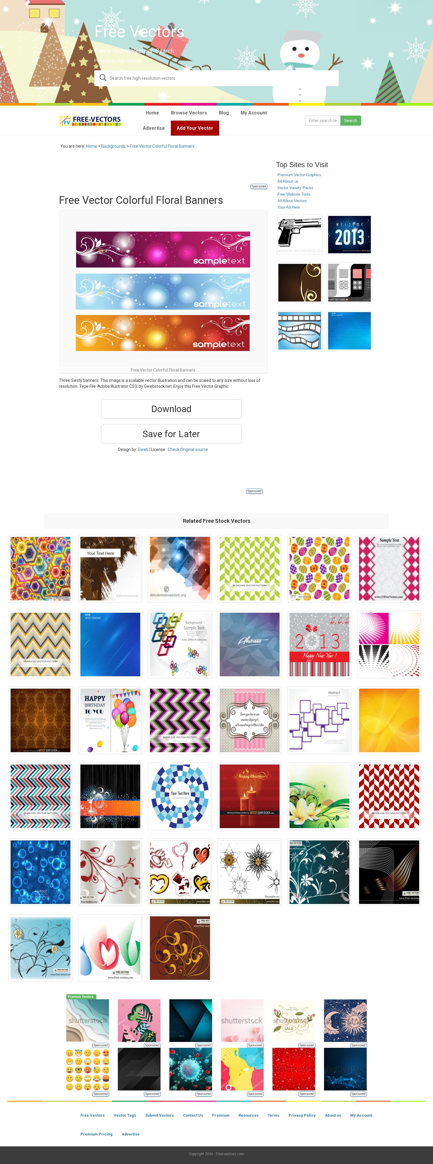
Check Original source (188, 449)
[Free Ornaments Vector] (110, 872)
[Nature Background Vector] (40, 948)
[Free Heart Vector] (180, 872)
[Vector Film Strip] (300, 331)
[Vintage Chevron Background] (40, 644)
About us (333, 1115)
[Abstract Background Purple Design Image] (250, 644)
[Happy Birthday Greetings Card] (110, 720)
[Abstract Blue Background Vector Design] (40, 872)
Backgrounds (113, 146)
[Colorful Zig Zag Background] (40, 796)
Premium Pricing (96, 1134)
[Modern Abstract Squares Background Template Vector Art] (319, 720)
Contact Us (193, 1115)
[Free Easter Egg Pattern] (319, 568)
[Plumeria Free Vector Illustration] (319, 796)
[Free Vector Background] (300, 282)
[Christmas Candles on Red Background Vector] (250, 796)
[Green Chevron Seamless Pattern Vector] (250, 568)
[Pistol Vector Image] (300, 234)
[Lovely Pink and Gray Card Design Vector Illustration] (250, 720)
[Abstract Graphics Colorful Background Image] (180, 568)
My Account (361, 1115)
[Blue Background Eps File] (110, 644)
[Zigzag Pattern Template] (180, 720)
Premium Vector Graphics (299, 175)
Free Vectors (92, 1115)
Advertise (131, 1134)
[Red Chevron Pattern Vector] (389, 796)
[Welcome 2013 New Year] (349, 234)
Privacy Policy (302, 1115)
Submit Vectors (159, 1115)
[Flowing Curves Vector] (389, 872)
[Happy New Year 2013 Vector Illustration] (319, 644)
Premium (220, 1115)
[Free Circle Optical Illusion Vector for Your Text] (180, 796)
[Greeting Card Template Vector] (389, 568)
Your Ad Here (288, 207)
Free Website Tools (293, 194)
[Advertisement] (166, 169)
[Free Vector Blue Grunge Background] (349, 331)
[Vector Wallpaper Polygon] (40, 568)
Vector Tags (125, 1115)
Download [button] (171, 408)
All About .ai (287, 181)
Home (91, 146)
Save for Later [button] (171, 433)
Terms (274, 1115)
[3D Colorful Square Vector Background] (180, 644)
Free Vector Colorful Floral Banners (162, 146)
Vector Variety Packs (295, 188)
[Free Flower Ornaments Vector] (319, 872)
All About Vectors (292, 201)
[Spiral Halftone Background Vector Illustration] (389, 644)
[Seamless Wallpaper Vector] (40, 720)
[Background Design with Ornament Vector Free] (110, 796)
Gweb (143, 449)
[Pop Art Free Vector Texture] (349, 282)
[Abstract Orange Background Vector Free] (389, 720)
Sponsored (259, 186)
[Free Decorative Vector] (250, 872)
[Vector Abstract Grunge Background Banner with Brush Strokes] (110, 568)
